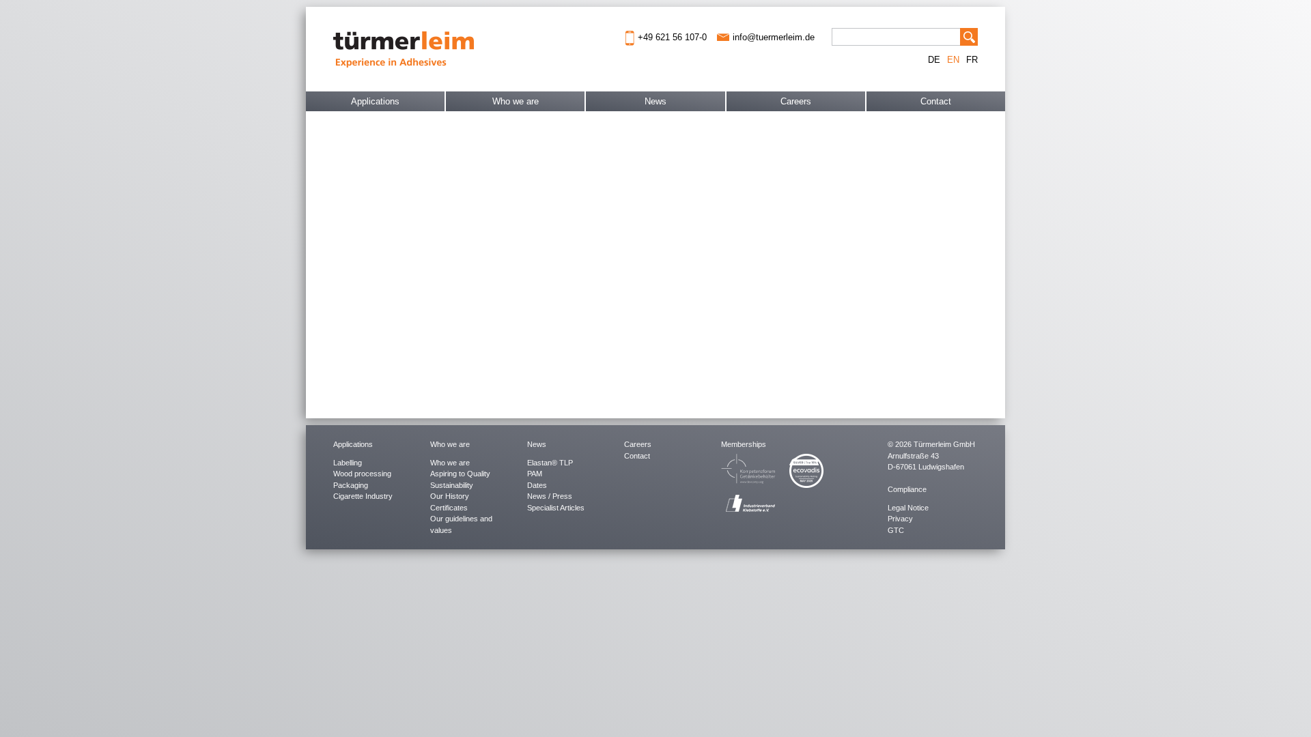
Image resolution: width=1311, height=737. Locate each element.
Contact (935, 101)
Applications (375, 101)
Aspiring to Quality (460, 473)
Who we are (515, 101)
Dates (537, 485)
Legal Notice (908, 508)
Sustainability (451, 485)
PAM (534, 473)
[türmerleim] (403, 48)
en (953, 60)
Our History (449, 496)
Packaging (350, 485)
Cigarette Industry (363, 496)
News (655, 101)
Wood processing (362, 473)
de (934, 60)
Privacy (900, 519)
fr (972, 60)
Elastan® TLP (550, 463)
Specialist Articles (555, 508)
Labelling (347, 463)
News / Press (549, 496)
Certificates (449, 508)
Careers (795, 101)
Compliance (907, 489)
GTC (896, 530)
